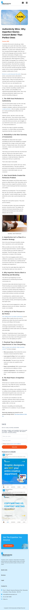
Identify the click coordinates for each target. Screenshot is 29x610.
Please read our (12, 443)
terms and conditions (16, 443)
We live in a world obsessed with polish (11, 74)
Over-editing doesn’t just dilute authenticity (12, 316)
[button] (26, 2)
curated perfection (6, 109)
